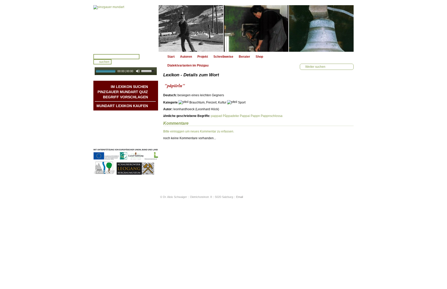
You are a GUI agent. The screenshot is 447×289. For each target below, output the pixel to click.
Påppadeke (231, 116)
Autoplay (129, 76)
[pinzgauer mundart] (125, 28)
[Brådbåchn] (256, 28)
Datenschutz (138, 141)
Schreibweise (223, 56)
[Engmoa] (191, 28)
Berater (244, 56)
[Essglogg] (321, 28)
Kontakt (142, 131)
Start (171, 56)
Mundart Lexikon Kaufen (122, 106)
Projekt (202, 56)
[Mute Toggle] (138, 71)
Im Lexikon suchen (129, 87)
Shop (259, 56)
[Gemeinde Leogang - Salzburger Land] (104, 174)
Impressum (139, 136)
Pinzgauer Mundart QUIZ (123, 92)
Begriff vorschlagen (125, 97)
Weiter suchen (315, 67)
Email (239, 196)
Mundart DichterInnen (132, 115)
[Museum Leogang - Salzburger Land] (135, 174)
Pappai (245, 116)
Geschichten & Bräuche (130, 121)
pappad (216, 116)
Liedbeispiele (138, 126)
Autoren (186, 56)
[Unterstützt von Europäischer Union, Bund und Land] (125, 160)
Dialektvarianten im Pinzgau (187, 65)
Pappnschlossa (271, 116)
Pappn (255, 116)
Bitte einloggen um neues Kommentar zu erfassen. (198, 131)
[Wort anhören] (335, 97)
